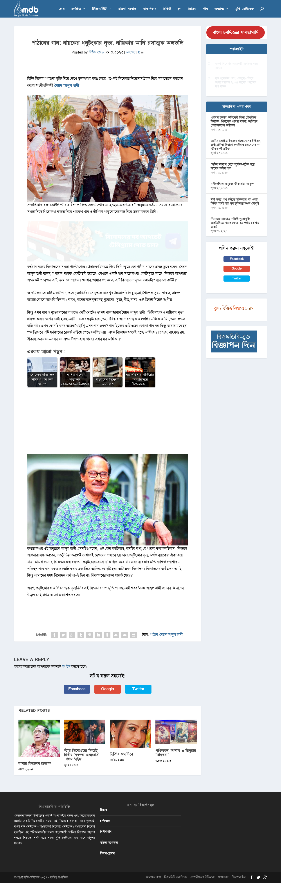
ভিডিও (192, 9)
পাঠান (154, 634)
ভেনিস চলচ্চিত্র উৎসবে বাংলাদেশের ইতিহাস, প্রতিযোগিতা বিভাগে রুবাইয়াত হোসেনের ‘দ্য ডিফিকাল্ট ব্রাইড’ (236, 145)
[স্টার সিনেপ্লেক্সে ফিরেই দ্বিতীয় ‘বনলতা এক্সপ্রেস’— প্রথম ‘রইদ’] (84, 732)
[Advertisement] (107, 423)
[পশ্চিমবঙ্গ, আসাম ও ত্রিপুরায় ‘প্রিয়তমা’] (176, 732)
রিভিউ (167, 9)
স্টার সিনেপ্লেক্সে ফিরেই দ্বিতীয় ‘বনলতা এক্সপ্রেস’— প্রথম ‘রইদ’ (83, 754)
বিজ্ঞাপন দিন (238, 877)
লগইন (66, 666)
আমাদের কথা (153, 877)
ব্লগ (179, 9)
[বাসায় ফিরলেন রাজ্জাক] (39, 738)
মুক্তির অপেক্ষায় (109, 842)
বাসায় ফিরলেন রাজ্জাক (34, 763)
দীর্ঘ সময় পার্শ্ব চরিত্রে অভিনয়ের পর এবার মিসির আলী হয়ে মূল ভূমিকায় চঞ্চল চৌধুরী (235, 201)
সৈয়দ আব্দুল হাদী (66, 85)
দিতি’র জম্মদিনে (121, 754)
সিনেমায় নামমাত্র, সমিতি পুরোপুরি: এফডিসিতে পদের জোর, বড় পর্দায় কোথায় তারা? (235, 223)
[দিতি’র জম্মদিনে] (130, 734)
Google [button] (107, 689)
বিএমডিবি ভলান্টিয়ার (175, 877)
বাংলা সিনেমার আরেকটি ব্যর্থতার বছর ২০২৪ (236, 66)
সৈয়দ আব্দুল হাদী (171, 634)
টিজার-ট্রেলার (107, 853)
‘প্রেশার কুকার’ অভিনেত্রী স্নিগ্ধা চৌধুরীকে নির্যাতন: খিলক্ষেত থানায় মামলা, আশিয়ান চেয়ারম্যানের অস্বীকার (234, 121)
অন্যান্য (219, 9)
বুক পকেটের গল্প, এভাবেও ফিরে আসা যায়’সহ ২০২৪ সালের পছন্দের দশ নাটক (235, 82)
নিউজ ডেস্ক (96, 52)
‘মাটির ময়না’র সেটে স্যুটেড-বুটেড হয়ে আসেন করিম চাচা (232, 166)
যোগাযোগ (223, 877)
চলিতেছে (105, 821)
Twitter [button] (138, 689)
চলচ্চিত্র (76, 9)
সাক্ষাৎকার (149, 9)
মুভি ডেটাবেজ (244, 9)
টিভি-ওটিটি (99, 9)
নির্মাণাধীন (106, 831)
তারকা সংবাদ (127, 9)
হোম (62, 9)
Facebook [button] (77, 689)
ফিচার (103, 810)
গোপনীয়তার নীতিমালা (202, 877)
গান (205, 9)
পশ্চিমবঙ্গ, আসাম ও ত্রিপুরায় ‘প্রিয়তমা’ (175, 752)
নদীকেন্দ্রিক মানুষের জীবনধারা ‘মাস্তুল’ (232, 184)
